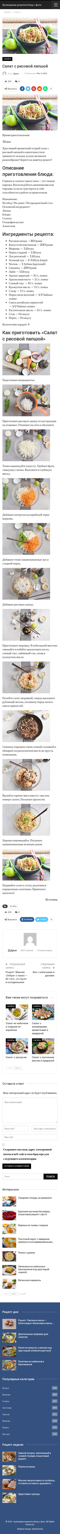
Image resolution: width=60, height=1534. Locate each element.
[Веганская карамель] (9, 1284)
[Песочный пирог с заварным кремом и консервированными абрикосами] (9, 1243)
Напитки (6, 1421)
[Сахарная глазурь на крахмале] (9, 1201)
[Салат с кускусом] (17, 1046)
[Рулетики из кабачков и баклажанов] (9, 1365)
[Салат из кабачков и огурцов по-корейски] (17, 1012)
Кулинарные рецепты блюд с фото (21, 4)
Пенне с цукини (26, 1252)
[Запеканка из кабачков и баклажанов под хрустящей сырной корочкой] (9, 1270)
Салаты (7, 59)
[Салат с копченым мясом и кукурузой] (43, 1046)
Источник (51, 899)
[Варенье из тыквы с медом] (9, 1229)
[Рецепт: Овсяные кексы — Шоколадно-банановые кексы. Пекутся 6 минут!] (9, 1324)
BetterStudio (37, 1529)
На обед (13, 906)
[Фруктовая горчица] (9, 1498)
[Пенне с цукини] (9, 1256)
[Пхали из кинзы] (9, 1470)
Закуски (6, 1414)
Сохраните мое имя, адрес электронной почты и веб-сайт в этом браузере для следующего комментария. (27, 1154)
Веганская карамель (29, 1280)
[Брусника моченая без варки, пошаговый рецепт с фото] (9, 1215)
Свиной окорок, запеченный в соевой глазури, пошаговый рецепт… (34, 1456)
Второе (5, 1388)
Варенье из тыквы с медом (33, 1225)
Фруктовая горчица (29, 1494)
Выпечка (6, 1394)
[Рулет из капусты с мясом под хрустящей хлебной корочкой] (9, 1351)
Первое (5, 1427)
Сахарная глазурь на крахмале (35, 1198)
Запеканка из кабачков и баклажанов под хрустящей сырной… (33, 1269)
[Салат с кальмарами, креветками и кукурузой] (43, 1012)
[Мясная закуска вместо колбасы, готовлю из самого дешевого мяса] (9, 1484)
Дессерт (6, 1434)
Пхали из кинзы (26, 1466)
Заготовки (7, 1407)
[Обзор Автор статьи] (30, 939)
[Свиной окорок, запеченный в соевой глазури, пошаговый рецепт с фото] (9, 1457)
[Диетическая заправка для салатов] (9, 1338)
